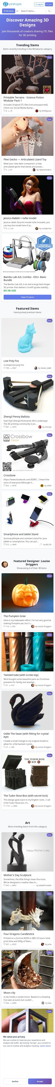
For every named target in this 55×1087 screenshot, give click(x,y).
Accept (40, 1081)
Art (27, 823)
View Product (27, 297)
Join (50, 4)
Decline (15, 1081)
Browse (10, 11)
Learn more (45, 1046)
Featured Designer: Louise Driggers (32, 562)
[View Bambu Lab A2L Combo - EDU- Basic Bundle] (27, 253)
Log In (40, 4)
